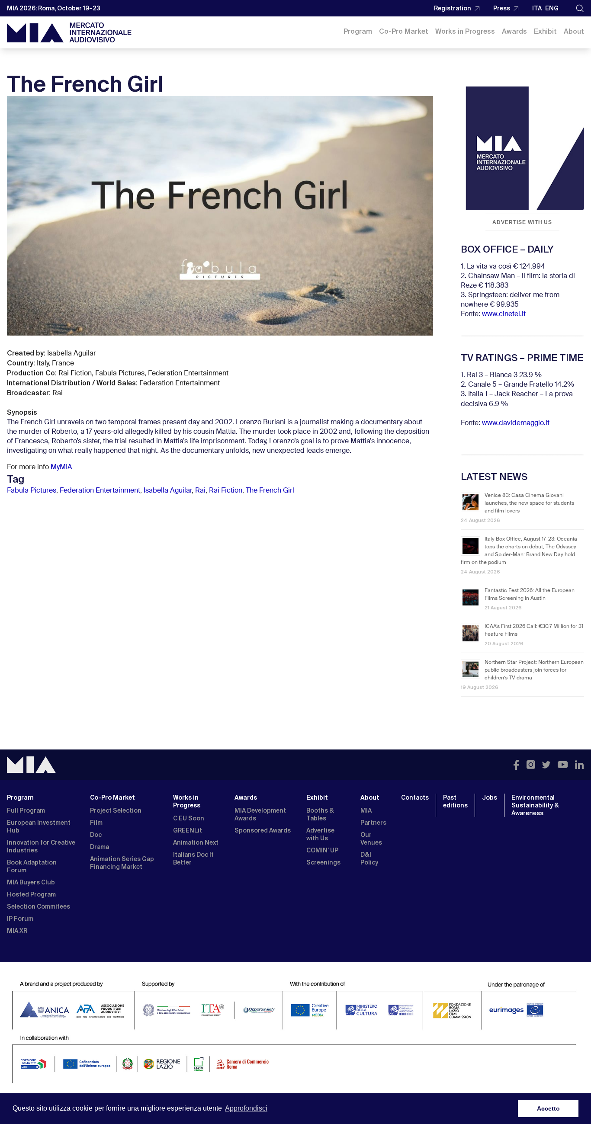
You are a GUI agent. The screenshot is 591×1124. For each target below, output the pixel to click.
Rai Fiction (225, 490)
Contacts (415, 797)
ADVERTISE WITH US (522, 222)
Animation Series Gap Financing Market (122, 863)
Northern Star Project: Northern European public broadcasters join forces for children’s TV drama (534, 670)
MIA (366, 810)
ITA (537, 8)
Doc (96, 835)
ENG (552, 8)
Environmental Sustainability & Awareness (535, 805)
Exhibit (545, 31)
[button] (580, 8)
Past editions (455, 801)
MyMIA (61, 467)
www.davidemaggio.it (515, 423)
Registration (452, 8)
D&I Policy (369, 858)
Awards (514, 31)
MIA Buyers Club (31, 882)
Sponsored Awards (262, 830)
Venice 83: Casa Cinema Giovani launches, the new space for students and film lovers (529, 503)
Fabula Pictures (31, 490)
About (574, 31)
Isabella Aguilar (168, 490)
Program (358, 31)
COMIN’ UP (322, 850)
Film (96, 822)
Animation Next (195, 842)
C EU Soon (188, 818)
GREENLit (187, 830)
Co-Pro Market (403, 31)
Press (501, 8)
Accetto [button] (548, 1108)
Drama (99, 847)
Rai (200, 490)
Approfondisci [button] (246, 1108)
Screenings (323, 862)
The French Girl (270, 490)
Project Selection (115, 810)
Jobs (489, 797)
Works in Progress (465, 31)
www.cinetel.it (504, 314)
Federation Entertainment (100, 490)
